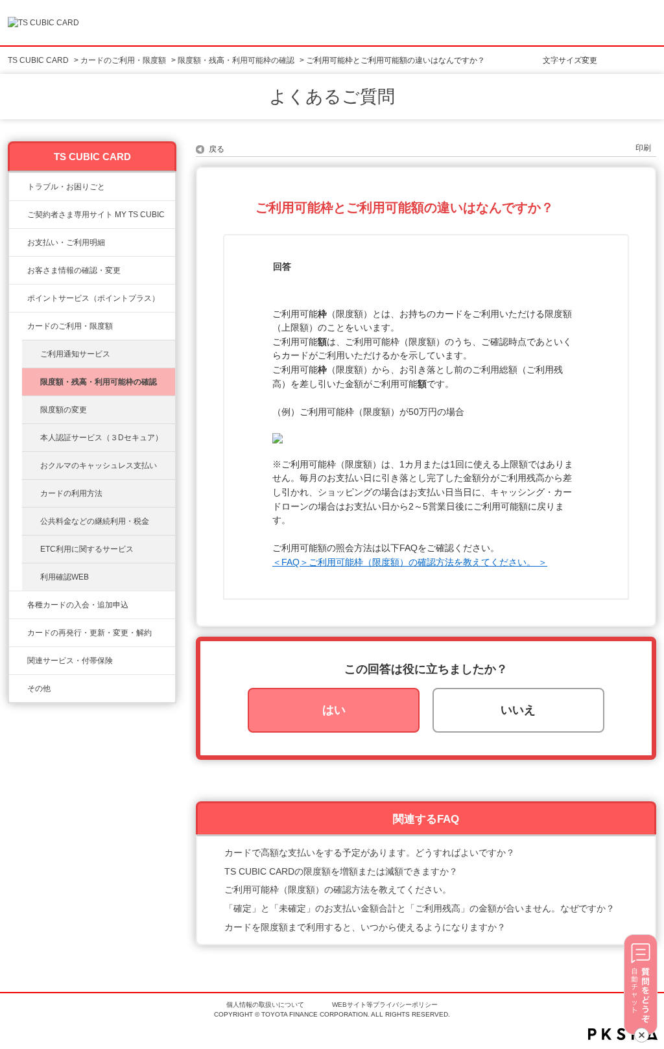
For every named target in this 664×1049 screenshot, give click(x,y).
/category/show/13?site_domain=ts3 (18, 242)
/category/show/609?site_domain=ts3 (18, 633)
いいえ (518, 709)
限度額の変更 (63, 409)
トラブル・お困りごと (66, 186)
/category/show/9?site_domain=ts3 (18, 270)
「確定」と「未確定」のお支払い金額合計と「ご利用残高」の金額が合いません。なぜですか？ (419, 908)
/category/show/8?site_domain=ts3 (18, 326)
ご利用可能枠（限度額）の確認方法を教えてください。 (337, 889)
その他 (39, 688)
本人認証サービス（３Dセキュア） (101, 437)
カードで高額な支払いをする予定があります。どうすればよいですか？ (369, 852)
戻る (216, 149)
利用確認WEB (64, 577)
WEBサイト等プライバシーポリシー (385, 1004)
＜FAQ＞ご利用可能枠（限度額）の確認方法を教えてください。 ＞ (409, 562)
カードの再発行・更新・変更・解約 (89, 632)
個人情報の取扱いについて (265, 1004)
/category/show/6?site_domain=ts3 (18, 605)
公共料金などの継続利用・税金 (94, 521)
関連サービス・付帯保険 (70, 660)
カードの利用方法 (71, 493)
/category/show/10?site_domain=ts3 (18, 214)
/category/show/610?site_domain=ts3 (18, 660)
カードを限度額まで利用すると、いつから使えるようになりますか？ (365, 927)
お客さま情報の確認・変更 (74, 270)
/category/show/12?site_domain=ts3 (18, 298)
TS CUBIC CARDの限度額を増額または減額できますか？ (341, 871)
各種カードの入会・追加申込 (77, 604)
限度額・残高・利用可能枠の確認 (236, 60)
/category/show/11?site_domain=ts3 (18, 187)
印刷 (643, 147)
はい (334, 709)
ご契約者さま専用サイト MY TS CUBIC (96, 214)
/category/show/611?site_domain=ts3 (18, 688)
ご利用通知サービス (75, 354)
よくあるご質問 (332, 96)
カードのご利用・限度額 (123, 60)
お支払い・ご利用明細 (66, 242)
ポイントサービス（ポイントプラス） (93, 298)
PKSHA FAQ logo (623, 1034)
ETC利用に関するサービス (87, 549)
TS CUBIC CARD (38, 60)
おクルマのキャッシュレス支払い (98, 465)
